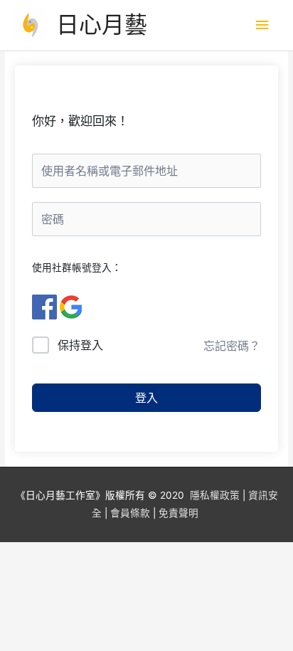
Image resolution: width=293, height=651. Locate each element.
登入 (146, 398)
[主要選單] (262, 25)
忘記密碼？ (231, 346)
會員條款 (130, 513)
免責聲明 (178, 513)
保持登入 (80, 345)
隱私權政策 (215, 495)
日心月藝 (101, 24)
